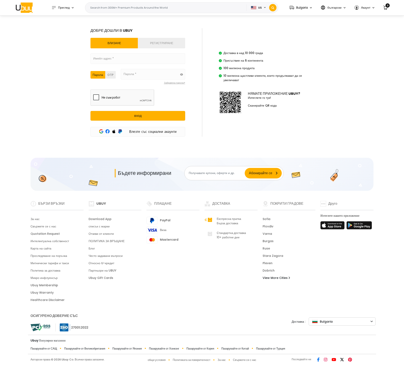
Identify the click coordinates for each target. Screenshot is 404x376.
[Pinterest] (350, 360)
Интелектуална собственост (50, 241)
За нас (35, 219)
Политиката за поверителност (191, 360)
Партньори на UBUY (102, 270)
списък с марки (99, 226)
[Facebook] (318, 360)
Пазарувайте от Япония (127, 349)
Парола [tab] (98, 75)
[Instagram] (325, 360)
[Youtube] (334, 360)
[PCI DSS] (40, 327)
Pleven (267, 263)
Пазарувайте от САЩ (44, 349)
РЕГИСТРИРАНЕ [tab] (161, 43)
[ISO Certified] (72, 327)
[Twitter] (342, 360)
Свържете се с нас (43, 226)
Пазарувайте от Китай (235, 349)
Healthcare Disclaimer (48, 300)
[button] (300, 7)
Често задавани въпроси (106, 256)
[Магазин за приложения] (333, 226)
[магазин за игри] (359, 226)
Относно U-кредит (101, 263)
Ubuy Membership (44, 285)
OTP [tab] (110, 75)
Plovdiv (268, 226)
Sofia (266, 219)
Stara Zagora (273, 256)
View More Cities (275, 278)
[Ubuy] (24, 7)
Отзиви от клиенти (101, 234)
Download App (100, 219)
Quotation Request (45, 234)
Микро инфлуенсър (44, 278)
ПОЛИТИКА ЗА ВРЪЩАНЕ (107, 241)
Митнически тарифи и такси (50, 263)
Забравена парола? (174, 82)
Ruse (266, 248)
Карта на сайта (41, 248)
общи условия (157, 360)
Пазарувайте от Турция (270, 349)
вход (138, 115)
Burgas (268, 241)
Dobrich (269, 270)
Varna (267, 234)
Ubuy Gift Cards (101, 278)
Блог (92, 248)
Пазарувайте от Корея (200, 349)
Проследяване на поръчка (49, 256)
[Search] (272, 7)
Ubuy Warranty (42, 292)
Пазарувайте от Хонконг (164, 349)
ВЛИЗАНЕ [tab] (114, 43)
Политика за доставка (45, 270)
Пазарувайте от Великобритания (84, 349)
